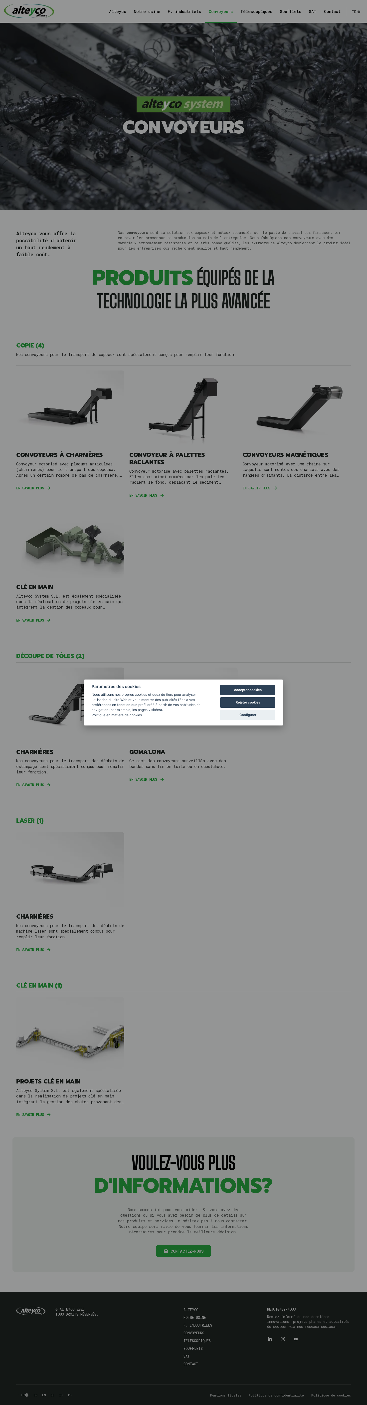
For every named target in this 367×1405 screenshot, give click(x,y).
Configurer (247, 715)
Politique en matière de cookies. (117, 715)
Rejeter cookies (248, 702)
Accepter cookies (248, 690)
